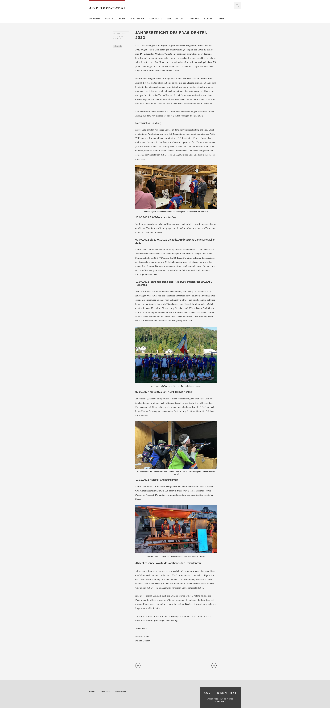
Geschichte (156, 19)
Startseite (94, 19)
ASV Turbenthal (107, 8)
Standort (194, 19)
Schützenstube (175, 19)
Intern (222, 19)
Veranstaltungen (115, 19)
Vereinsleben (137, 19)
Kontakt (209, 19)
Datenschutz (105, 692)
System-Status (120, 692)
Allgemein (118, 46)
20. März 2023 (119, 33)
